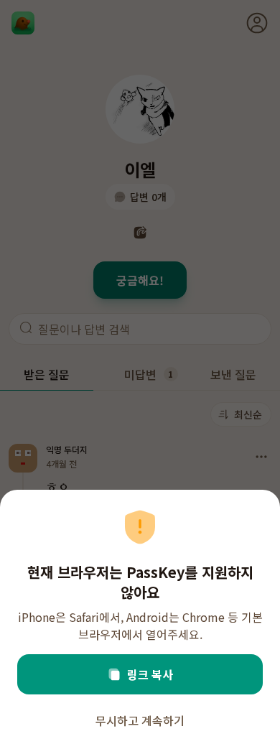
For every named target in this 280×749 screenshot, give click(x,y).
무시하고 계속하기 (140, 720)
